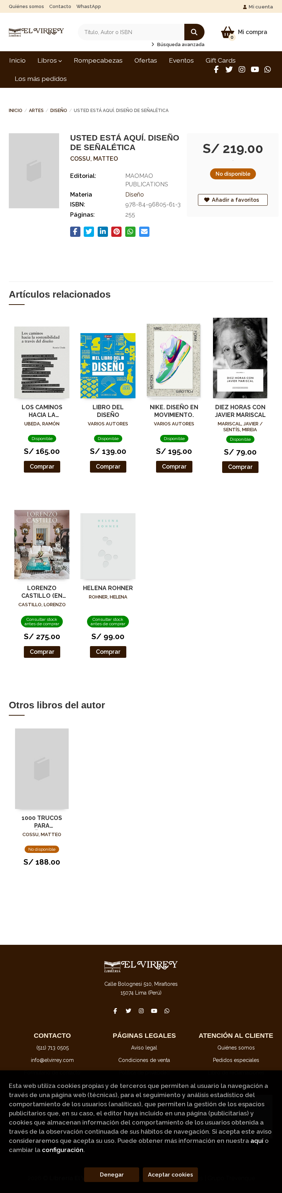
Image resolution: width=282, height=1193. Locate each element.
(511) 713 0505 (52, 1048)
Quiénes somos (26, 6)
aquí (256, 1140)
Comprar (42, 466)
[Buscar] (194, 32)
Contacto (60, 6)
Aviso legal (144, 1048)
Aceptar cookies (170, 1174)
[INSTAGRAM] (241, 69)
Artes (36, 110)
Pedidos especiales (236, 1060)
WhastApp (88, 6)
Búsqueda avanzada (180, 44)
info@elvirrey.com (52, 1060)
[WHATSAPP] (267, 69)
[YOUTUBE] (254, 69)
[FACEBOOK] (216, 69)
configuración (62, 1149)
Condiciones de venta (144, 1060)
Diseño (58, 110)
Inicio (15, 110)
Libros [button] (47, 60)
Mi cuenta (261, 7)
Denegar (112, 1174)
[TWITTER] (229, 69)
